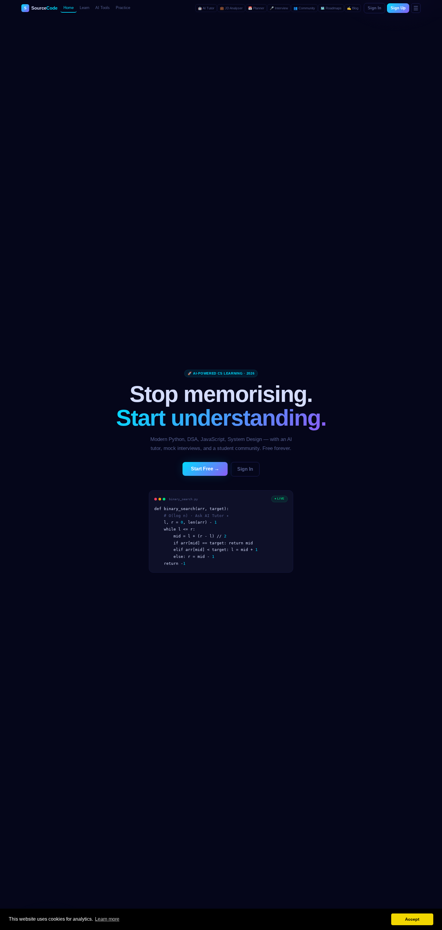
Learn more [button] (107, 919)
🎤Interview (279, 8)
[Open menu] (416, 8)
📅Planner (256, 8)
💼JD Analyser (231, 8)
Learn (84, 7)
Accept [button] (412, 919)
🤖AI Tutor (206, 8)
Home (68, 7)
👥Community (304, 8)
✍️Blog (352, 8)
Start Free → (205, 468)
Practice (123, 7)
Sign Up (398, 8)
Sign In (374, 8)
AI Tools (102, 7)
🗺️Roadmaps (331, 8)
